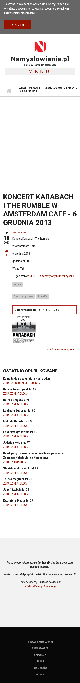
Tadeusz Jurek (19, 232)
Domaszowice (40, 648)
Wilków (40, 674)
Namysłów (42, 296)
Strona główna (8, 91)
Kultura (17, 284)
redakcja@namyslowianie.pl (40, 586)
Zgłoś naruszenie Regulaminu (62, 349)
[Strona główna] (40, 46)
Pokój (40, 661)
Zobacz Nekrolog (14, 393)
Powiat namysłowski (24, 296)
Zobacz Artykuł (14, 462)
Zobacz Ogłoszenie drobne (21, 383)
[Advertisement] (40, 138)
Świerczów (40, 668)
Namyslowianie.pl (40, 58)
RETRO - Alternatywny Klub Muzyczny (52, 276)
